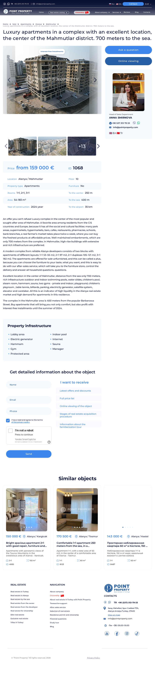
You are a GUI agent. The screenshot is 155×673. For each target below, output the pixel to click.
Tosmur (93, 536)
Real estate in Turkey (20, 592)
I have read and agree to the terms (27, 421)
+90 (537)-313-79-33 (20, 4)
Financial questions (58, 619)
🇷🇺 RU (111, 4)
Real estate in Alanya (20, 596)
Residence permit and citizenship (64, 615)
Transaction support (58, 603)
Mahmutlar (51, 24)
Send (29, 454)
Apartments (26, 24)
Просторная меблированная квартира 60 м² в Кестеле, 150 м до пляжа (127, 544)
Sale (14, 24)
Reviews (127, 12)
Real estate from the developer (24, 607)
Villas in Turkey (17, 623)
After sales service (58, 607)
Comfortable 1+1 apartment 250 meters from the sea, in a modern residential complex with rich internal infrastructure (76, 544)
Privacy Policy (93, 658)
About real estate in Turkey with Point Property (70, 600)
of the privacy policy (20, 422)
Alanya (39, 24)
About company (57, 592)
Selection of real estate (60, 611)
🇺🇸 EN (118, 4)
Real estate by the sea (20, 599)
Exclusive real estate (19, 619)
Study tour (54, 623)
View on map (114, 615)
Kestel (144, 536)
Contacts (146, 12)
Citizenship (79, 12)
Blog (137, 12)
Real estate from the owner (22, 603)
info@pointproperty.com (45, 4)
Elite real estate (17, 615)
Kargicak (42, 536)
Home (41, 12)
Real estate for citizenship (22, 611)
